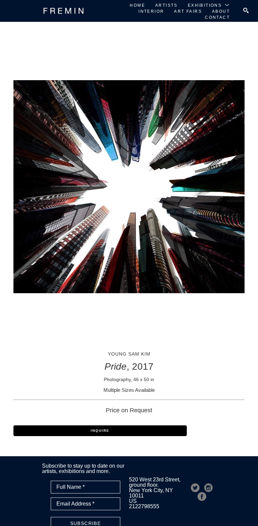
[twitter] (195, 487)
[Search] (246, 10)
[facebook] (202, 496)
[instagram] (208, 487)
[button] (209, 5)
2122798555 (144, 506)
